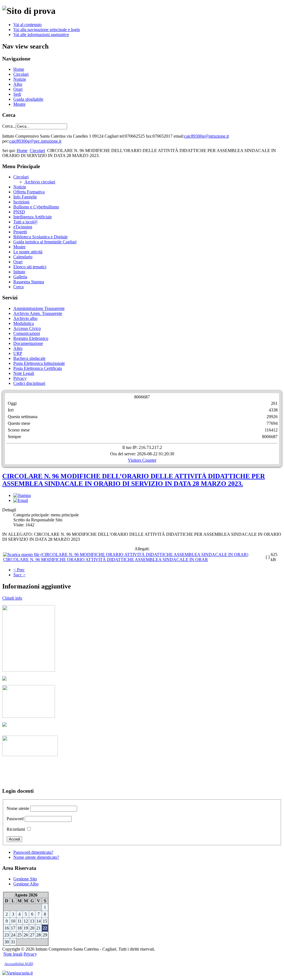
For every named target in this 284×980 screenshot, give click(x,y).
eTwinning (22, 226)
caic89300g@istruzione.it (206, 136)
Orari (17, 89)
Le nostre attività (27, 251)
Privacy (20, 378)
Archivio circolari (39, 182)
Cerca (18, 286)
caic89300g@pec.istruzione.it (35, 141)
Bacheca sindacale (29, 358)
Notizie (19, 79)
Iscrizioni (21, 201)
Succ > (19, 574)
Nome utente (18, 808)
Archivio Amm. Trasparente (37, 313)
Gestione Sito (25, 879)
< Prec (19, 569)
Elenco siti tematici (29, 266)
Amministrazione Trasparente (39, 308)
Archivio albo (25, 318)
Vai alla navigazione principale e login (46, 29)
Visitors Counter (142, 460)
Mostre (19, 104)
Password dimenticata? (33, 852)
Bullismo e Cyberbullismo (36, 206)
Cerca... (9, 126)
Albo (17, 84)
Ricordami (16, 829)
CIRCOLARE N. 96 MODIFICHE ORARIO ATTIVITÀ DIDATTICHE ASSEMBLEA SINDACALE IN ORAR (105, 559)
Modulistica (23, 323)
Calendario (22, 256)
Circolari (21, 74)
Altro (17, 348)
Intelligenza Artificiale (32, 216)
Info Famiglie (25, 197)
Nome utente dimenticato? (36, 857)
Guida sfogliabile (28, 99)
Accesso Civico (27, 328)
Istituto (19, 271)
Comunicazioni (26, 333)
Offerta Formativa (29, 192)
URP (17, 353)
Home (18, 69)
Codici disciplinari (29, 383)
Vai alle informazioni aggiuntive (41, 34)
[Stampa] (22, 495)
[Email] (20, 500)
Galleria (20, 276)
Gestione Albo (26, 884)
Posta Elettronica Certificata (37, 368)
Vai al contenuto (27, 24)
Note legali (12, 954)
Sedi (17, 94)
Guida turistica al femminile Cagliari (45, 241)
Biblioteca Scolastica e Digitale (40, 236)
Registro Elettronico (30, 338)
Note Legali (23, 373)
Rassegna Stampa (28, 281)
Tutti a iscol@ (25, 221)
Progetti (20, 231)
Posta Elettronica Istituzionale (39, 363)
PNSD (19, 211)
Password (15, 818)
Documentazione (28, 343)
